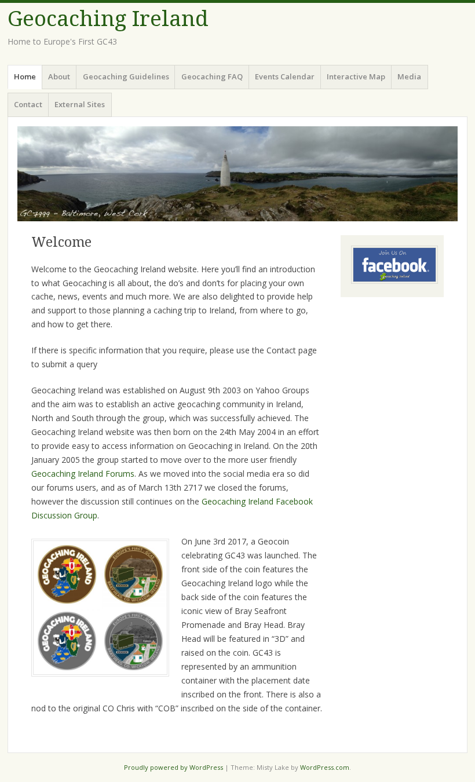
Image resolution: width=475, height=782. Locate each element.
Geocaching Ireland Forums (82, 473)
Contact (28, 104)
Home (25, 76)
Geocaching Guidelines (126, 76)
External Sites (79, 104)
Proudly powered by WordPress (173, 767)
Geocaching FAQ (212, 76)
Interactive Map (356, 76)
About (59, 76)
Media (409, 76)
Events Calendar (285, 76)
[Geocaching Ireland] (237, 173)
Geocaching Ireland (108, 18)
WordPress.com (324, 767)
